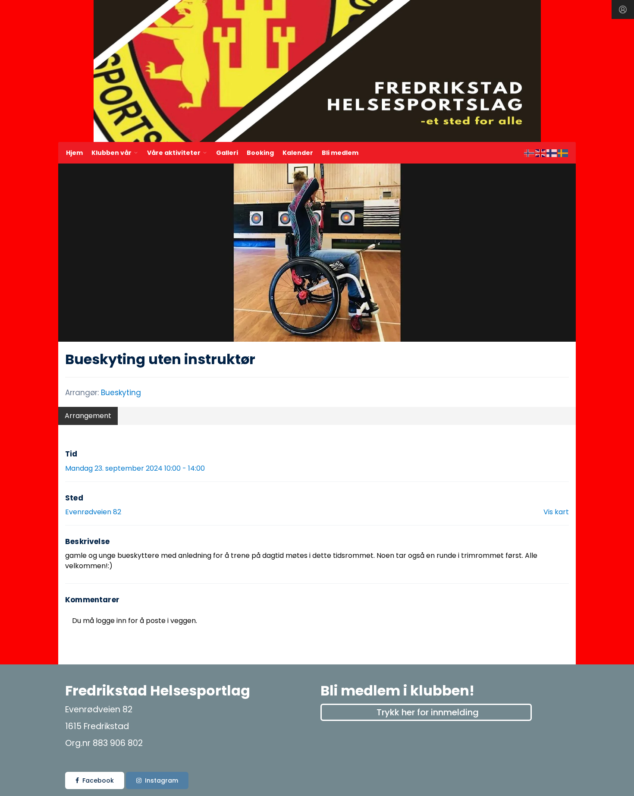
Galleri (227, 152)
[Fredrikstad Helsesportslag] (317, 71)
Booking (260, 152)
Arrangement (88, 416)
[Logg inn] (623, 9)
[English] (540, 152)
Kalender (297, 152)
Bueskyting (121, 392)
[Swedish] (563, 152)
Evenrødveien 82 (93, 512)
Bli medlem (340, 152)
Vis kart (556, 512)
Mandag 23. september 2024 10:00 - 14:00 (135, 468)
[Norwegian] (529, 152)
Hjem (74, 152)
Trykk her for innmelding (428, 712)
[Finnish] (552, 152)
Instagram (161, 780)
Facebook (98, 780)
